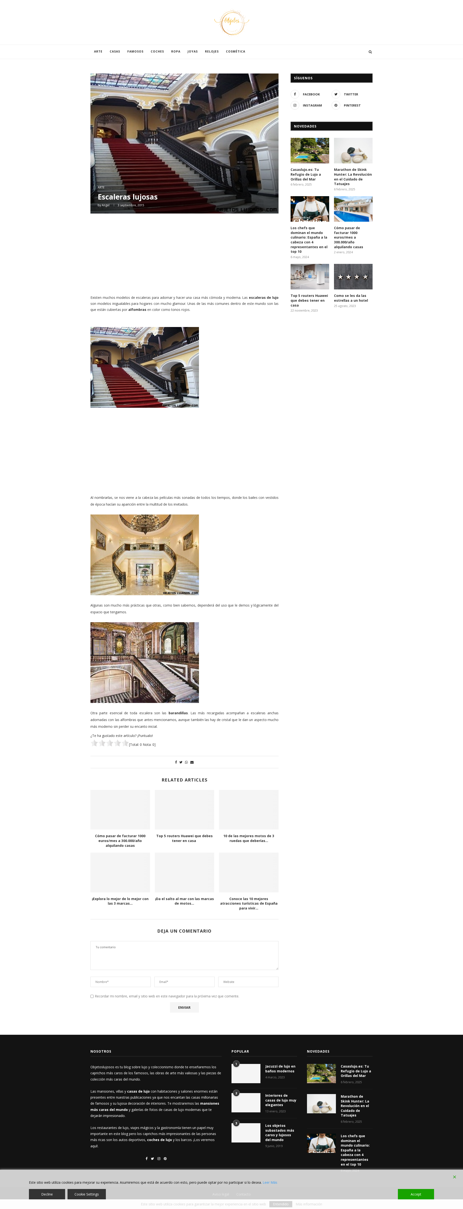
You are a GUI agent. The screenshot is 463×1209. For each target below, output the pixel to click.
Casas (115, 51)
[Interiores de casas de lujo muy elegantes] (246, 1102)
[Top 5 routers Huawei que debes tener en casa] (184, 809)
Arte (98, 51)
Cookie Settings (87, 1194)
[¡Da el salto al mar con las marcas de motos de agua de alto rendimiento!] (184, 872)
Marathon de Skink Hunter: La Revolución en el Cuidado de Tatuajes (353, 176)
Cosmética (235, 51)
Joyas (193, 51)
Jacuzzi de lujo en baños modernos (280, 1068)
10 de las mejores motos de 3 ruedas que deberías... (248, 838)
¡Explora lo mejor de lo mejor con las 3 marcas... (120, 901)
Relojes (212, 51)
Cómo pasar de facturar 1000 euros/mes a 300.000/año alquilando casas (120, 841)
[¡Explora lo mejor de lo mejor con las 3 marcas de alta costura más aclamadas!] (120, 872)
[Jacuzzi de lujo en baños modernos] (246, 1073)
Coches (157, 51)
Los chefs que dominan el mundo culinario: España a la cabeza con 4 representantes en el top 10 (309, 240)
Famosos (135, 51)
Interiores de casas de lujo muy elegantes (280, 1100)
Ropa (175, 51)
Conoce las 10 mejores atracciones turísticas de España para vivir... (249, 903)
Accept (416, 1194)
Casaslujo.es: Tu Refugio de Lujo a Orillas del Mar (306, 174)
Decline (47, 1194)
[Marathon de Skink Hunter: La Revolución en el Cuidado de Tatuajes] (353, 151)
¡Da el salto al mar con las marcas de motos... (184, 901)
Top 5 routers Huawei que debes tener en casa (184, 838)
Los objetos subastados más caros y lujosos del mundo (279, 1132)
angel (105, 205)
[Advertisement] (184, 253)
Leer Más (270, 1182)
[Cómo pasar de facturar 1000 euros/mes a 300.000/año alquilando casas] (120, 809)
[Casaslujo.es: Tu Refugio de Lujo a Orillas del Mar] (310, 151)
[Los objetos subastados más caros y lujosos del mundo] (246, 1132)
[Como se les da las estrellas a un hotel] (353, 277)
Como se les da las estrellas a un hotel (351, 298)
